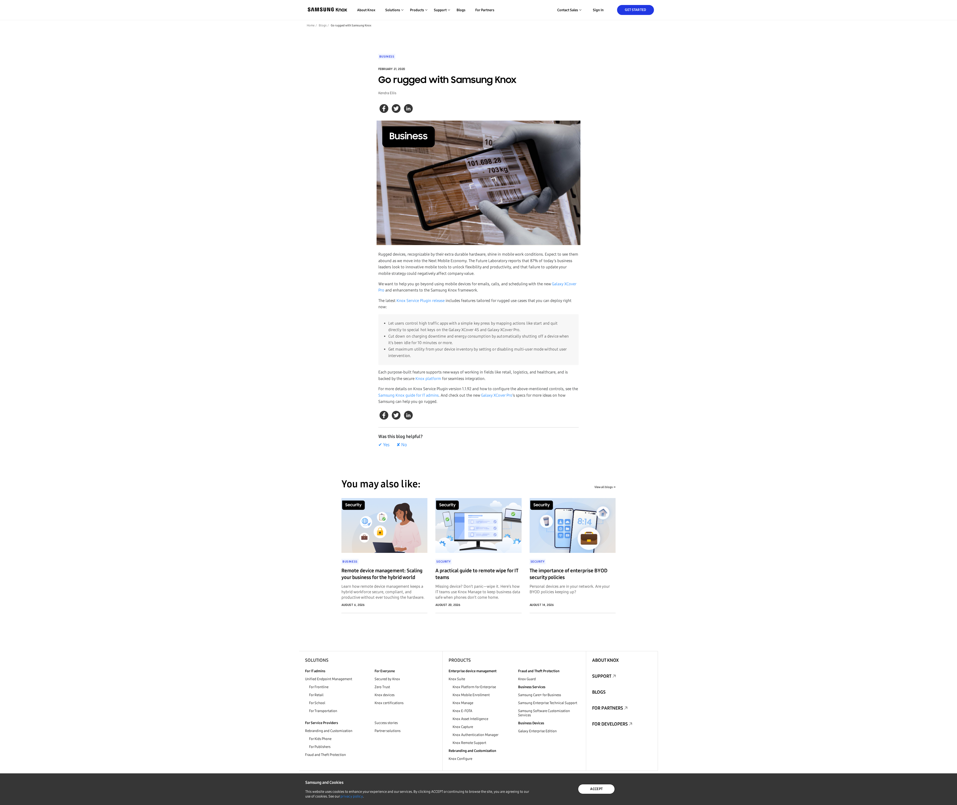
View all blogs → (605, 487)
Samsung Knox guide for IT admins (408, 395)
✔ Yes (384, 444)
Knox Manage (463, 703)
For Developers (610, 724)
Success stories (386, 723)
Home (311, 25)
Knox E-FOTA (462, 711)
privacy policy (351, 796)
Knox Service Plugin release (421, 300)
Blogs (461, 10)
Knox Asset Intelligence (470, 719)
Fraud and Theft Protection (325, 755)
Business (387, 56)
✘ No (402, 444)
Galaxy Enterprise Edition (537, 731)
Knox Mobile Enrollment (471, 695)
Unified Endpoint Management (328, 679)
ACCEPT (596, 789)
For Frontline (318, 687)
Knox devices (385, 695)
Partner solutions (387, 731)
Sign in (598, 10)
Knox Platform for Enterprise (474, 687)
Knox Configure (460, 759)
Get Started (635, 10)
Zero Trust (382, 687)
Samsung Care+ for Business (539, 695)
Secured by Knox (387, 679)
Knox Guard (527, 679)
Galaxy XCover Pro (496, 395)
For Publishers (319, 747)
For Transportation (323, 711)
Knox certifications (389, 703)
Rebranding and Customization (328, 731)
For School (317, 703)
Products (460, 660)
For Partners (484, 10)
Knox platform (428, 378)
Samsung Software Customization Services (544, 713)
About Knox (366, 10)
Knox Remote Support (469, 743)
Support (601, 676)
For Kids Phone (320, 739)
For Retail (316, 695)
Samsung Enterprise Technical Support (547, 703)
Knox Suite (457, 679)
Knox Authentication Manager (475, 735)
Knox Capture (463, 727)
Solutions (316, 660)
